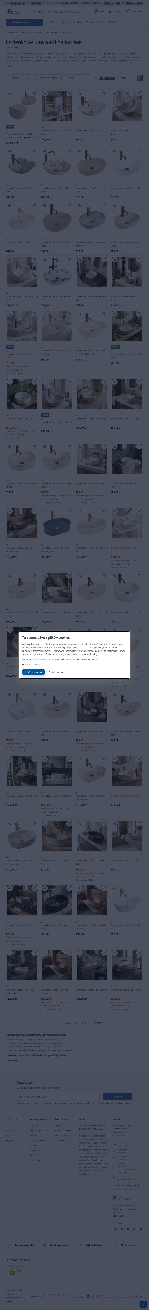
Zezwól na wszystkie (33, 672)
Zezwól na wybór (56, 672)
